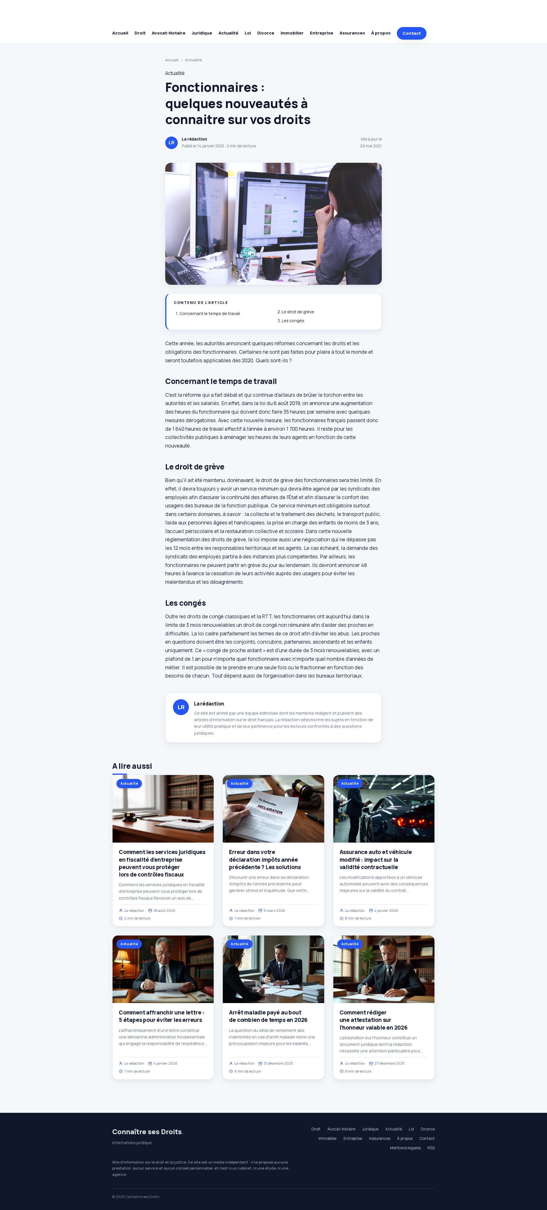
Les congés (293, 320)
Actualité (228, 33)
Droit (140, 33)
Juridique (202, 33)
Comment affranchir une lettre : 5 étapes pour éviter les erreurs (161, 1016)
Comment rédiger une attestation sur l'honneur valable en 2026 (374, 1020)
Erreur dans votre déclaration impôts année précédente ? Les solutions (265, 859)
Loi (248, 33)
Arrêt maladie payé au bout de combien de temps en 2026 (268, 1016)
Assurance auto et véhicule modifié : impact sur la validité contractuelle (376, 859)
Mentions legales (405, 1147)
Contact (412, 33)
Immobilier (292, 33)
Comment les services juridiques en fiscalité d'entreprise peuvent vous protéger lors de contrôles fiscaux (162, 863)
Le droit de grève (298, 311)
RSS (431, 1147)
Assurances (352, 33)
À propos (381, 33)
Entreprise (321, 33)
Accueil (120, 33)
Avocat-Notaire (168, 33)
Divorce (265, 33)
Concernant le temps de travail (209, 313)
